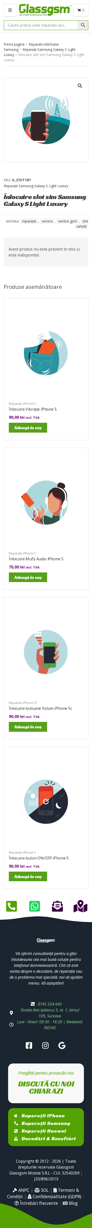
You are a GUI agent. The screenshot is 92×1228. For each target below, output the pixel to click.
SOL (44, 1190)
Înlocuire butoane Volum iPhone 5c (40, 708)
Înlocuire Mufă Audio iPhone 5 (36, 559)
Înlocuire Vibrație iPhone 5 (33, 409)
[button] (80, 85)
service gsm (67, 221)
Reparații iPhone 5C (23, 702)
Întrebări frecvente (38, 1203)
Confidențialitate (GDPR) (56, 1196)
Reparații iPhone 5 (22, 403)
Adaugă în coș (28, 427)
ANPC (23, 1190)
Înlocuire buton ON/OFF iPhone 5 (39, 858)
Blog (73, 1203)
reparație (29, 221)
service (47, 221)
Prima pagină (14, 44)
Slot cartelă (82, 224)
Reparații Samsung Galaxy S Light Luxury (36, 185)
